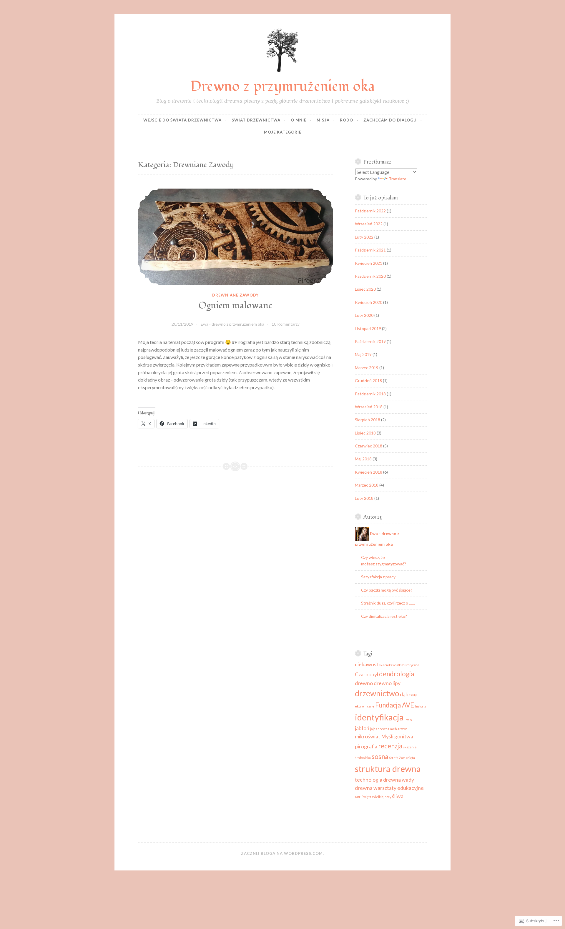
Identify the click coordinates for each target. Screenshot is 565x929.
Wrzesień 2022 (369, 223)
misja (323, 120)
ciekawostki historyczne (402, 665)
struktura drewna (388, 768)
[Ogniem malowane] (235, 237)
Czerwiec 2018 (368, 445)
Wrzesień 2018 (369, 406)
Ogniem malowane (235, 305)
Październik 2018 (370, 393)
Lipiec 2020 (365, 289)
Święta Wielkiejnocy (376, 797)
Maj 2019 (363, 354)
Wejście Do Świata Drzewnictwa (182, 120)
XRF (358, 797)
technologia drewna (378, 780)
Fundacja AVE (394, 705)
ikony (408, 719)
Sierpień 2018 (367, 419)
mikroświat (367, 736)
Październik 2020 (370, 276)
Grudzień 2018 (368, 380)
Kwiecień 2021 (368, 263)
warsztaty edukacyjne (398, 788)
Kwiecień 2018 (368, 472)
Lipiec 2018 (365, 432)
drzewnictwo (377, 693)
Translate (397, 178)
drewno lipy (387, 683)
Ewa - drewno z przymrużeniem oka (232, 324)
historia (420, 706)
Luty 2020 (364, 315)
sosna (380, 756)
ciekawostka (369, 664)
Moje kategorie (282, 132)
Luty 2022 (364, 236)
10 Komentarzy (286, 324)
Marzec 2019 (366, 367)
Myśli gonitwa (397, 736)
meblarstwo (398, 729)
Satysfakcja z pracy (378, 576)
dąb (404, 694)
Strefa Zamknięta (402, 758)
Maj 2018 (363, 458)
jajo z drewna (379, 729)
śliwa (397, 796)
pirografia (366, 746)
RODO (346, 120)
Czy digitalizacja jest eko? (384, 616)
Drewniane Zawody (235, 295)
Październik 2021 (370, 249)
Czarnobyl (366, 674)
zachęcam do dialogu (390, 120)
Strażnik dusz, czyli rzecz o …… (388, 602)
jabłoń (362, 728)
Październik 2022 (370, 210)
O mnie (298, 120)
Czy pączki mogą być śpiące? (386, 589)
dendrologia (396, 674)
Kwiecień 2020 (368, 302)
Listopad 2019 (368, 328)
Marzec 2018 (366, 484)
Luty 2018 (364, 498)
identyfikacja (379, 717)
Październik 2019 (370, 341)
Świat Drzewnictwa (256, 120)
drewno (364, 683)
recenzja (390, 746)
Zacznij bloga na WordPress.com (282, 853)
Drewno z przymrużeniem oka (282, 86)
